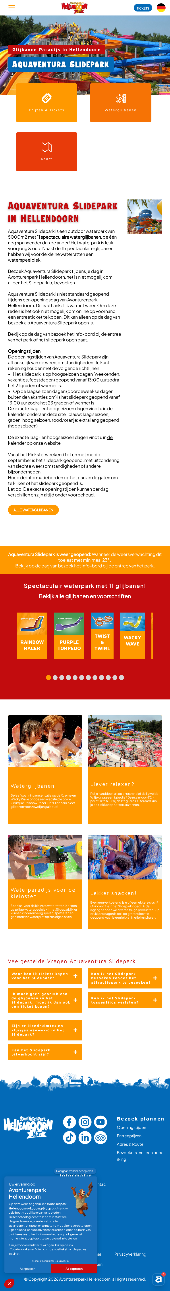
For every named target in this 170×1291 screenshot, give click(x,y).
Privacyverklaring (130, 1254)
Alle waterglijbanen (33, 510)
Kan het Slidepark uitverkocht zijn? (31, 1052)
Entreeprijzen (129, 1135)
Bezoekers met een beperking (140, 1156)
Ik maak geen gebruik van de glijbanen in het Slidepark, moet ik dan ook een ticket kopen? (41, 1000)
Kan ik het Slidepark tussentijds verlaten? (115, 1000)
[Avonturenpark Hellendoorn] (74, 7)
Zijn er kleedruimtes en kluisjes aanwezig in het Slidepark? (38, 1030)
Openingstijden (131, 1127)
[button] (143, 7)
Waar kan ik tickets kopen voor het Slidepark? (40, 976)
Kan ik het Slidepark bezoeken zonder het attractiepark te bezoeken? (121, 978)
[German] (161, 7)
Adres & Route (130, 1144)
